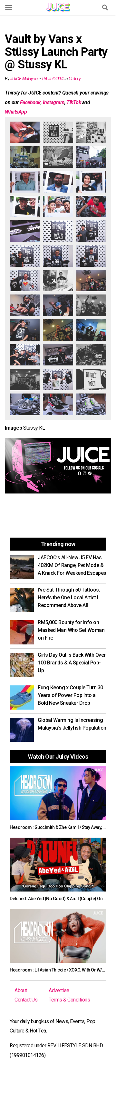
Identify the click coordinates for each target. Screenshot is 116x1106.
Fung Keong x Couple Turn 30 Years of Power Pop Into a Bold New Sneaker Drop (70, 695)
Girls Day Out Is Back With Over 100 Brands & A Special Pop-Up (72, 662)
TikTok (73, 102)
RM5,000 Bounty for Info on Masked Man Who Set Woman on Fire (71, 630)
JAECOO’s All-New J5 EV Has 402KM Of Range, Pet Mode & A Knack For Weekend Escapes (72, 565)
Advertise (59, 990)
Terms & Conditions (69, 1000)
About (21, 990)
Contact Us (26, 1000)
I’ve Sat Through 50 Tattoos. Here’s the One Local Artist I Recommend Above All (69, 597)
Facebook (30, 102)
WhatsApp (16, 112)
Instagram (53, 102)
